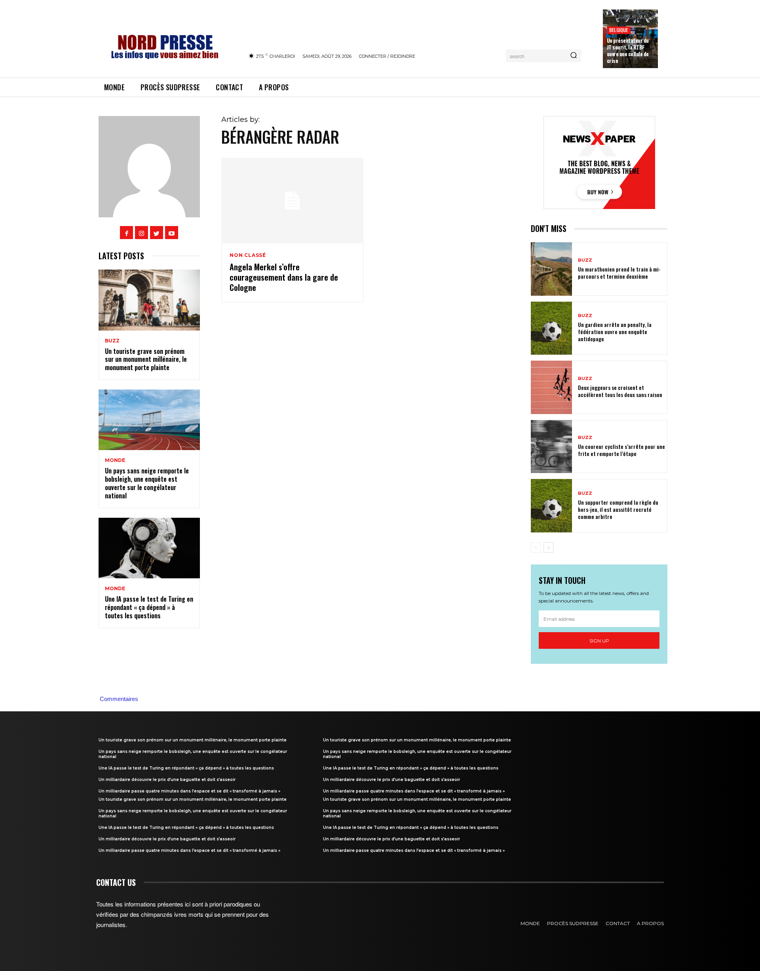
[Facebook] (126, 232)
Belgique (618, 30)
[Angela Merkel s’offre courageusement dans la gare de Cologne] (292, 200)
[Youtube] (171, 232)
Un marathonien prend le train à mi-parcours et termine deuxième (619, 272)
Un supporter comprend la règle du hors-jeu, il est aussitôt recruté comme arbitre (618, 509)
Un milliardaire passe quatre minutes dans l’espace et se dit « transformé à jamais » (189, 791)
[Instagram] (141, 232)
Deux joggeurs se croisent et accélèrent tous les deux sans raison (620, 391)
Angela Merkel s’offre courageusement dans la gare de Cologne (284, 277)
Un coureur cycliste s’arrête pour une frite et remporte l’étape (621, 450)
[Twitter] (156, 232)
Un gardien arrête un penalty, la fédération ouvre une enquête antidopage (615, 331)
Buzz (112, 340)
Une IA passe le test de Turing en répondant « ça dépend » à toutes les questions (149, 607)
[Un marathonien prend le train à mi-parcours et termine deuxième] (551, 269)
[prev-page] (536, 547)
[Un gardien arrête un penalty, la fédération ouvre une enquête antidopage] (551, 328)
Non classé (248, 255)
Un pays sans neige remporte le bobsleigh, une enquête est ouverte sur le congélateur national (147, 483)
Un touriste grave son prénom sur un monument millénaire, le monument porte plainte (146, 359)
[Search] (573, 55)
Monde (115, 460)
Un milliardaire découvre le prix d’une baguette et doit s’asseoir (167, 779)
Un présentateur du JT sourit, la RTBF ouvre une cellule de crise (628, 50)
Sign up (599, 641)
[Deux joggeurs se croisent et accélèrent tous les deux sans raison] (551, 387)
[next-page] (548, 547)
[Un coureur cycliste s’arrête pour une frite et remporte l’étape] (551, 446)
